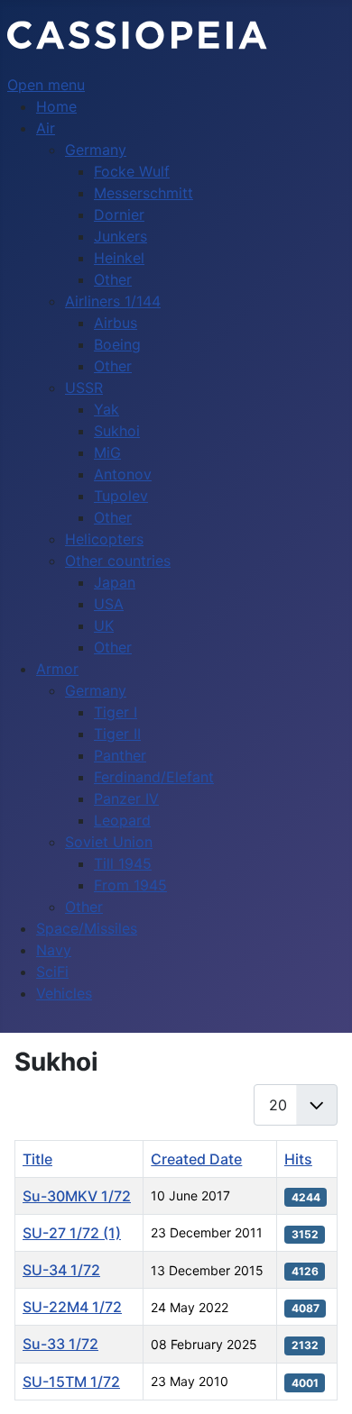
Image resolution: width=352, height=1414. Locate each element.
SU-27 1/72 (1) (72, 1233)
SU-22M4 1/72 (72, 1307)
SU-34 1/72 (61, 1270)
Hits (298, 1159)
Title (37, 1159)
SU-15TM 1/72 (71, 1382)
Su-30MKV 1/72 (77, 1196)
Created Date (196, 1159)
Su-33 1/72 (60, 1344)
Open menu (46, 85)
